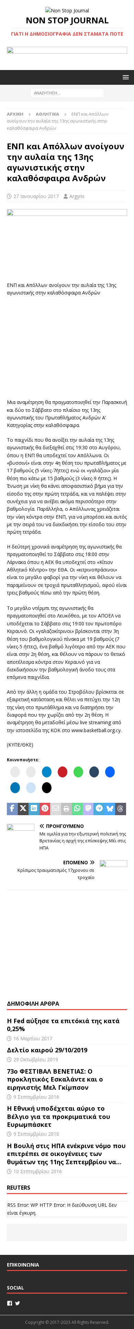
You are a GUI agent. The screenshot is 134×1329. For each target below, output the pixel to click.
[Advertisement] (67, 347)
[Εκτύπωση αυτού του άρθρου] (66, 809)
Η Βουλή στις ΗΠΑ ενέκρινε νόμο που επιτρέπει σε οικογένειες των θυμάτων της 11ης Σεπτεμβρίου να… (66, 1154)
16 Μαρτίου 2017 (32, 1038)
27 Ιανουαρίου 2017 (36, 196)
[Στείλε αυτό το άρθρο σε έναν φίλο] (55, 809)
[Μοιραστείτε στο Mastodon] (88, 809)
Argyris (77, 196)
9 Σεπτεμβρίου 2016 (36, 1097)
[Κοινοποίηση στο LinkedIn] (34, 809)
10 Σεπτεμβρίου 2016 (37, 1171)
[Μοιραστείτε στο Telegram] (98, 809)
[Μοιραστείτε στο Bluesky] (109, 809)
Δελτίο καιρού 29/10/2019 (48, 1050)
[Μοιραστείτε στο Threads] (120, 809)
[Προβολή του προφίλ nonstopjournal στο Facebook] (9, 1303)
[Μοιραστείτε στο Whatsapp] (77, 809)
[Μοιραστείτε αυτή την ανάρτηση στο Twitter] (23, 809)
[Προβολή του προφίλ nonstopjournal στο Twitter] (17, 1303)
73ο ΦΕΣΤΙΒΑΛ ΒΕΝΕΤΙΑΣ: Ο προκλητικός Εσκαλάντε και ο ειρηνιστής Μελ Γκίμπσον (55, 1079)
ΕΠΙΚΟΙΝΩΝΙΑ (23, 1264)
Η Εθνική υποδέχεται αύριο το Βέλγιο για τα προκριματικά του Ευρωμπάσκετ (58, 1116)
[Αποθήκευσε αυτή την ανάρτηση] (45, 809)
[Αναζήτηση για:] (67, 92)
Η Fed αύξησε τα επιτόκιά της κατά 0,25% (63, 1025)
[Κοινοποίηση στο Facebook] (12, 809)
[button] (124, 77)
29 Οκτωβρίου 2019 (35, 1059)
